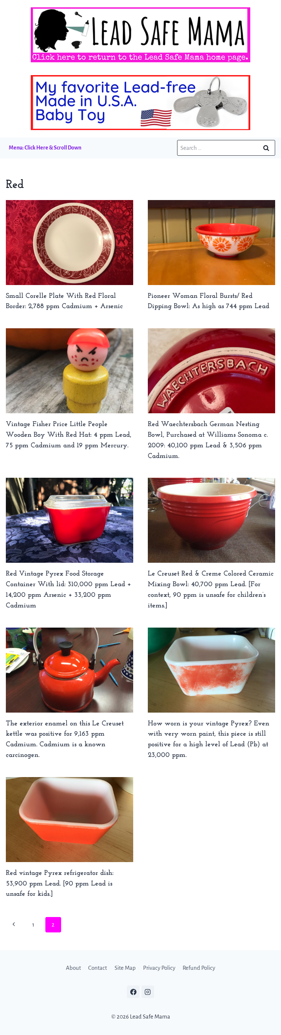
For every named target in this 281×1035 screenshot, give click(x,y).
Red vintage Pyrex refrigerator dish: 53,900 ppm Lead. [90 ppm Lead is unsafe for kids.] (59, 884)
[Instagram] (148, 992)
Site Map (125, 968)
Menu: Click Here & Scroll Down (45, 148)
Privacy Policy (159, 968)
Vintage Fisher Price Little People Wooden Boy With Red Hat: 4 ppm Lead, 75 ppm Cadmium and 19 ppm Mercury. (68, 435)
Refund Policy (199, 968)
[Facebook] (133, 992)
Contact (97, 968)
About (73, 968)
